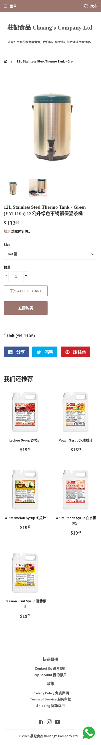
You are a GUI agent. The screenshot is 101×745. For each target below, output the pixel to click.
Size (7, 244)
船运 (7, 231)
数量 (7, 267)
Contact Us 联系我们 (50, 668)
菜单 (13, 6)
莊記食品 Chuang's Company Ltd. (50, 27)
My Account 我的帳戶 (50, 675)
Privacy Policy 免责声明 (50, 693)
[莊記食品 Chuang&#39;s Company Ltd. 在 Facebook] (41, 722)
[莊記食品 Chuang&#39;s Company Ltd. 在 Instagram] (49, 722)
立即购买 (25, 308)
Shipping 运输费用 (50, 705)
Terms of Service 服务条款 (50, 699)
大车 (93, 6)
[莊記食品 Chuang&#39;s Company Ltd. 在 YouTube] (57, 722)
